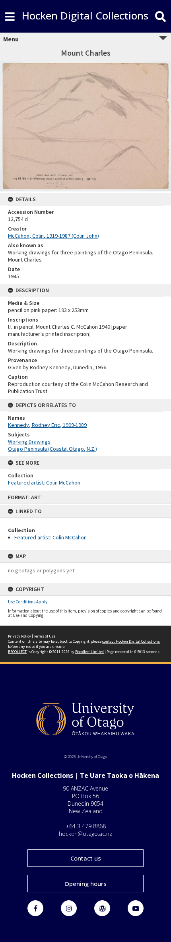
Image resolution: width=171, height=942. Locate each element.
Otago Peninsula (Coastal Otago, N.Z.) (52, 448)
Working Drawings (29, 441)
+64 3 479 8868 (86, 826)
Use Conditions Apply (27, 602)
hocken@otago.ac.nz (85, 833)
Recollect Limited (89, 651)
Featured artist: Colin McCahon (50, 537)
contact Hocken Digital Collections (131, 641)
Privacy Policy (19, 636)
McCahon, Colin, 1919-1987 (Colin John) (53, 235)
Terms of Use (44, 636)
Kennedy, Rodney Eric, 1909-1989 (47, 424)
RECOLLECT (17, 651)
